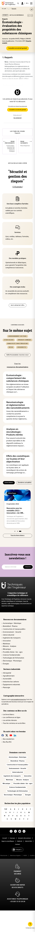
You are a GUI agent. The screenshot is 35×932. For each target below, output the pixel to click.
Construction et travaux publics (14, 629)
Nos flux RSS (7, 742)
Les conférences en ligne (11, 717)
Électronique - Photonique (12, 661)
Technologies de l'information (13, 658)
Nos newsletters (8, 739)
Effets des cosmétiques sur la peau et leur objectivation (17, 459)
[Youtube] (11, 735)
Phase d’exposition (25, 143)
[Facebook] (2, 735)
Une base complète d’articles (17, 204)
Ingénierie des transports (12, 638)
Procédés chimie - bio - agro (12, 652)
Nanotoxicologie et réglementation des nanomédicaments (17, 405)
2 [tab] (17, 531)
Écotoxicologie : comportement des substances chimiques (17, 378)
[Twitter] (7, 735)
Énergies (6, 664)
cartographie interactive (18, 699)
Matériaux (6, 644)
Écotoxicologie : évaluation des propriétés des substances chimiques (10, 146)
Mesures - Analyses (9, 646)
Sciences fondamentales (11, 655)
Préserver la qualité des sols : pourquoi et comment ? (17, 510)
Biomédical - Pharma (10, 626)
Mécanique (7, 649)
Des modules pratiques (17, 258)
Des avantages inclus (17, 287)
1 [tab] (15, 531)
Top (5, 809)
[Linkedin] (15, 735)
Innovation (7, 641)
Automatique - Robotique (12, 623)
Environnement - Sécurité (12, 632)
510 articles (17, 187)
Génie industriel (8, 635)
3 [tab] (20, 531)
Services (17, 232)
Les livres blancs (8, 714)
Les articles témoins (10, 720)
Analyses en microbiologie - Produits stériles (14, 432)
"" (17, 176)
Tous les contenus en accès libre (14, 723)
